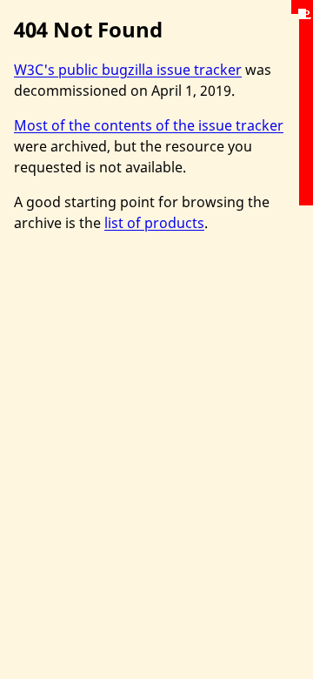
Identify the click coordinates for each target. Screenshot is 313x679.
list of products (154, 222)
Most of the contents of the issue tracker (148, 125)
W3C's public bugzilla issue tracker (128, 69)
